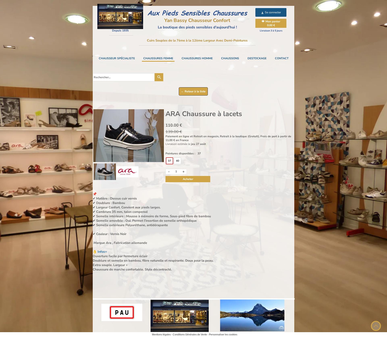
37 (169, 161)
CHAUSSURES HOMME (197, 58)
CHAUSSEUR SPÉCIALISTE (117, 58)
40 (177, 161)
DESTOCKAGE (257, 58)
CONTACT (282, 58)
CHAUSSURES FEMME (158, 58)
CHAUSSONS (230, 58)
